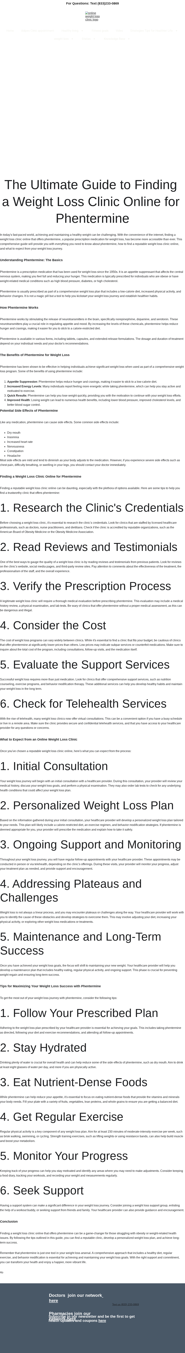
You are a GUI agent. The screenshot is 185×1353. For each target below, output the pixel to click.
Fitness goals (100, 30)
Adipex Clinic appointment (37, 30)
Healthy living (69, 30)
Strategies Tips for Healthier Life (151, 30)
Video (119, 30)
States (86, 39)
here (71, 1318)
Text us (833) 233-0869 (125, 1304)
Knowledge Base (114, 39)
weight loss (61, 39)
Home (10, 30)
